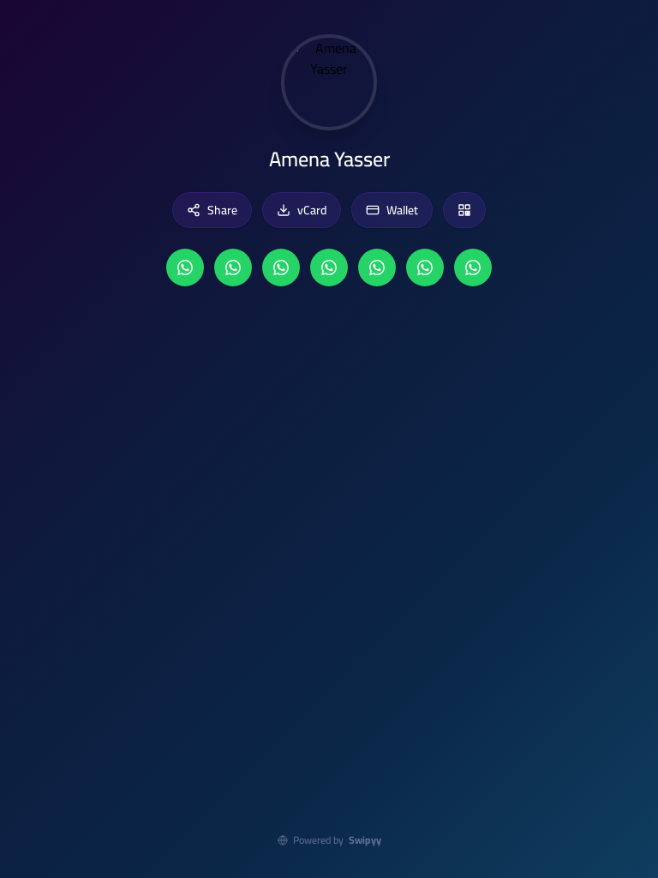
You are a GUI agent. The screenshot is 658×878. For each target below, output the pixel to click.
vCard (311, 210)
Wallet (402, 210)
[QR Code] (464, 210)
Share (222, 210)
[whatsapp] (185, 267)
